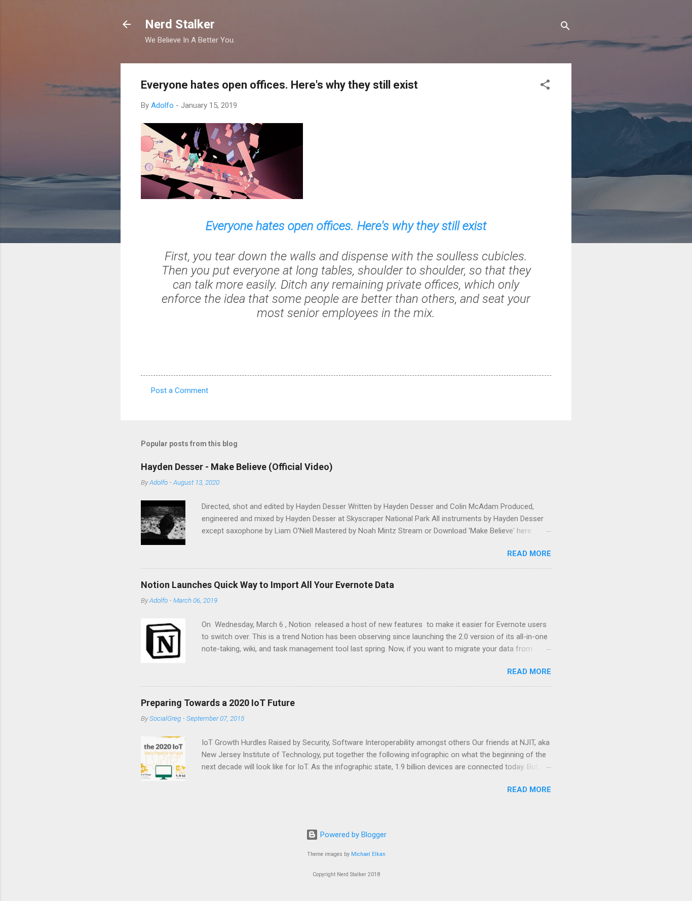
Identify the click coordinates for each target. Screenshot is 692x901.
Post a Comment (179, 390)
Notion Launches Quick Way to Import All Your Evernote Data (267, 584)
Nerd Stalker (180, 24)
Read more (529, 553)
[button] (545, 86)
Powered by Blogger (352, 834)
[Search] (565, 27)
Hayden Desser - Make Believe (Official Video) (237, 466)
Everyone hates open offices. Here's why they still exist (346, 226)
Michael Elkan (368, 854)
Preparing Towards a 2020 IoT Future (218, 702)
